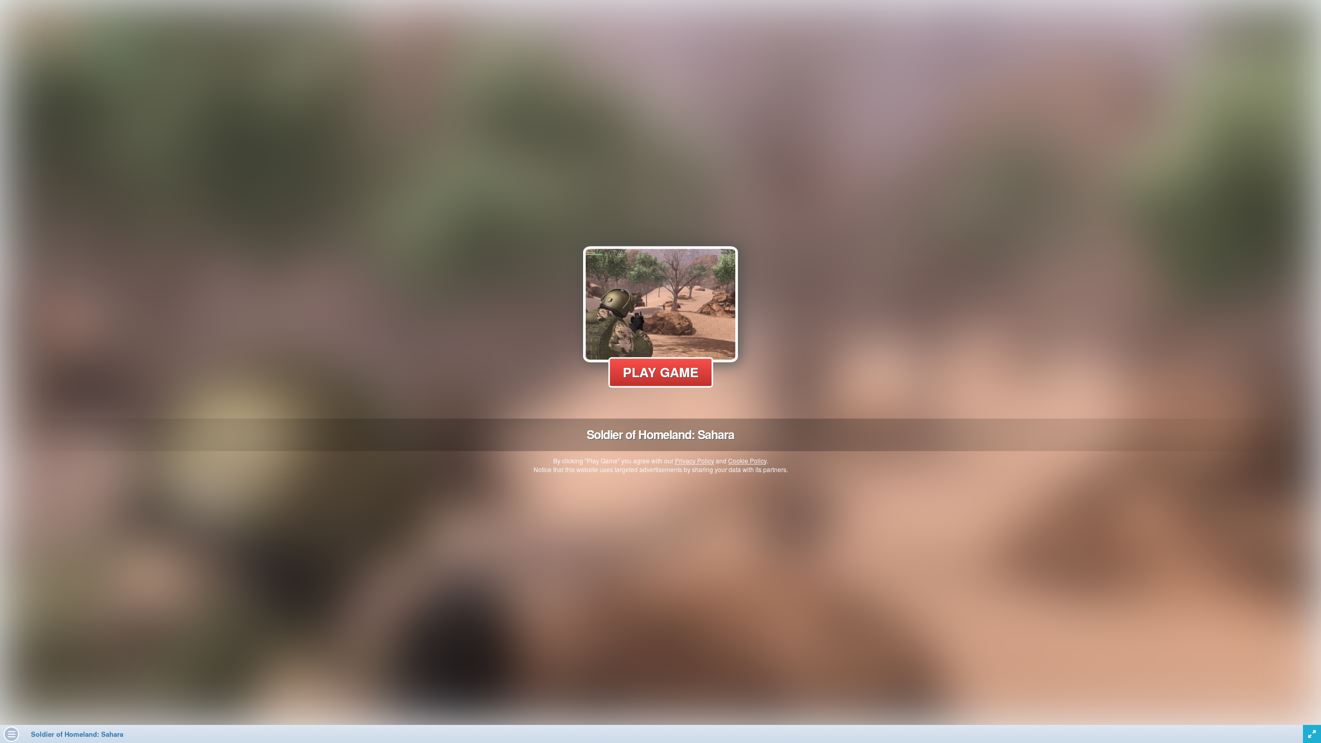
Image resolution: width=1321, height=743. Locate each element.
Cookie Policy (747, 460)
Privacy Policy (694, 460)
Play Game (661, 372)
